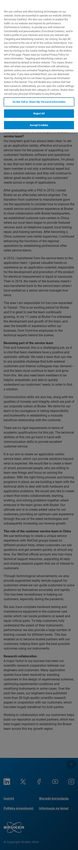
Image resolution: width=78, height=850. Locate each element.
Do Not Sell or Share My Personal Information (39, 101)
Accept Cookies (39, 125)
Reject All (38, 113)
